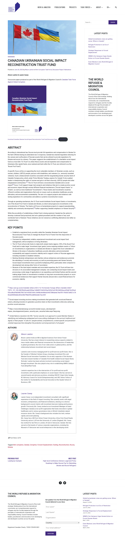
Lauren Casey (26, 393)
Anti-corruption (18, 445)
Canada (26, 445)
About (98, 7)
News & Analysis (44, 7)
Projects (73, 7)
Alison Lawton (29, 69)
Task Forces (85, 7)
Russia (72, 445)
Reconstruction (64, 445)
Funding (55, 445)
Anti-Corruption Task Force (43, 69)
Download (63, 139)
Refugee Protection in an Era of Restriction (96, 506)
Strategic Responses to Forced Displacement (97, 511)
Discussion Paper (58, 69)
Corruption (33, 445)
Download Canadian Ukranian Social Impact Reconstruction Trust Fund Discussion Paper (32, 139)
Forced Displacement (44, 445)
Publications (60, 7)
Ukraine (10, 447)
